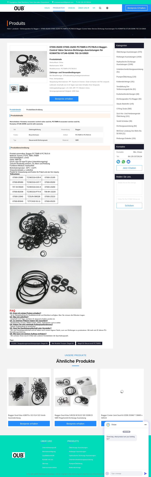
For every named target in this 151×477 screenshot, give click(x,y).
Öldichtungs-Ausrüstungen (78, 447)
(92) (129, 99)
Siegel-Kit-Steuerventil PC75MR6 (89, 343)
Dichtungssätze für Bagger (29, 29)
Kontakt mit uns (47, 459)
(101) (128, 115)
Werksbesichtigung (48, 451)
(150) (126, 138)
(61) (126, 88)
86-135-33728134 (84, 2)
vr (94, 8)
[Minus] (145, 424)
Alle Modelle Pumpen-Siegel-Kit (63, 343)
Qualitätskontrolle (48, 455)
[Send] (145, 473)
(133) (126, 77)
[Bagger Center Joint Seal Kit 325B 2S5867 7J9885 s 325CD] (85, 391)
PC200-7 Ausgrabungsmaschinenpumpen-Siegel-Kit (29, 343)
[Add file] (107, 473)
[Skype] (118, 161)
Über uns (83, 8)
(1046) (126, 63)
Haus (47, 8)
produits (15, 29)
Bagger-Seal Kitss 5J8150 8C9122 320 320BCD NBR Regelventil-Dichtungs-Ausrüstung (36, 416)
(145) (125, 104)
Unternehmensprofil (49, 447)
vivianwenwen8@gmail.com (63, 2)
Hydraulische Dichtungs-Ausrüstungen (82, 455)
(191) (125, 82)
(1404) (129, 57)
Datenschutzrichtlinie (49, 467)
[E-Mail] (128, 161)
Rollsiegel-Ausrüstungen (77, 451)
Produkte (58, 8)
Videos (71, 8)
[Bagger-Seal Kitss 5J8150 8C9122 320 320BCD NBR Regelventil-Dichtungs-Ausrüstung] (38, 391)
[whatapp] (123, 161)
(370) (129, 52)
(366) (124, 109)
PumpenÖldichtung (75, 463)
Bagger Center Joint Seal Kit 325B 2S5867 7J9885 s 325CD (84, 416)
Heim (9, 29)
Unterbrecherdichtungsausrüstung (81, 459)
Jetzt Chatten (129, 168)
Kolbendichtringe (75, 467)
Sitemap (45, 463)
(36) (124, 121)
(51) (130, 70)
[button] (11, 396)
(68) (128, 94)
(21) (129, 132)
